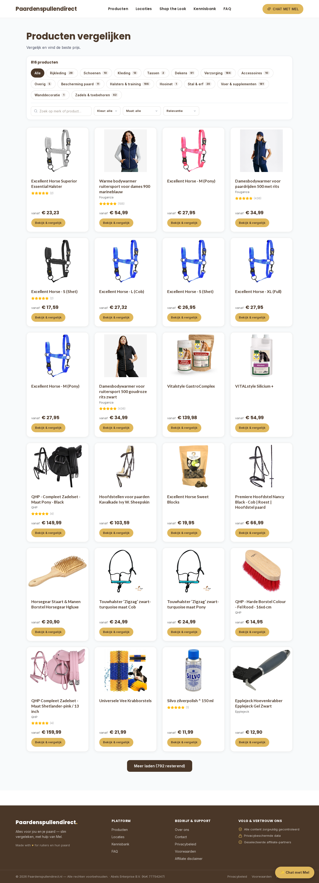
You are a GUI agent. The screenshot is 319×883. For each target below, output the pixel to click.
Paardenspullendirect (46, 9)
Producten (118, 8)
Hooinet (168, 84)
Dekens (184, 73)
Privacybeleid (185, 844)
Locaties (144, 8)
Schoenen (95, 73)
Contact (181, 837)
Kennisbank (205, 8)
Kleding (127, 73)
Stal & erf (199, 84)
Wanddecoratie (49, 95)
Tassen (155, 73)
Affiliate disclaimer (188, 859)
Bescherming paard (80, 84)
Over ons (182, 830)
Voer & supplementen (242, 84)
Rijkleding (61, 73)
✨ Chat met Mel (294, 872)
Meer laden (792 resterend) (159, 766)
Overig (42, 84)
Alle (38, 73)
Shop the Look (173, 8)
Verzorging (217, 73)
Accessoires (254, 73)
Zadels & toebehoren (96, 95)
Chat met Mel (286, 9)
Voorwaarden (185, 851)
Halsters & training (129, 84)
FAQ (227, 8)
